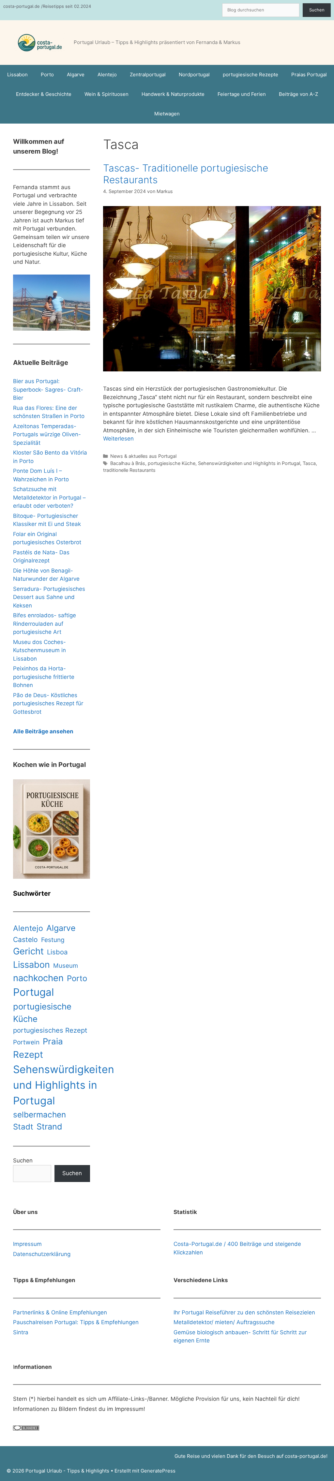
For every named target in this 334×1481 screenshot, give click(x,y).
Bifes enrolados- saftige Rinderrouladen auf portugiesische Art (44, 623)
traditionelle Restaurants (129, 470)
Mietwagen (167, 114)
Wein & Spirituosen (106, 94)
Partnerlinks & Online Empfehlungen (60, 1312)
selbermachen (39, 1114)
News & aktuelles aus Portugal (143, 456)
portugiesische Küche (171, 463)
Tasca (309, 463)
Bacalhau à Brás (127, 463)
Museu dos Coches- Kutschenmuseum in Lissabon (39, 650)
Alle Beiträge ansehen (43, 731)
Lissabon (17, 74)
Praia (53, 1041)
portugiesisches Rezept (50, 1030)
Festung (53, 940)
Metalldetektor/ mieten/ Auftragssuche (224, 1322)
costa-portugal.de (305, 1456)
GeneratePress (158, 1471)
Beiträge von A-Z (298, 94)
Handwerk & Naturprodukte (173, 94)
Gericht (28, 951)
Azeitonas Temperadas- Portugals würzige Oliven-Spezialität (47, 434)
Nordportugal (194, 74)
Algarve (75, 74)
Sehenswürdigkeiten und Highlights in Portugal (249, 463)
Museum (65, 965)
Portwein (26, 1042)
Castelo (25, 939)
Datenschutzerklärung (41, 1254)
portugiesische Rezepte (250, 74)
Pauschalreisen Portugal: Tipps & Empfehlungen (76, 1322)
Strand (49, 1126)
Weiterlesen (118, 438)
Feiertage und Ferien (242, 94)
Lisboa (57, 952)
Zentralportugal (148, 74)
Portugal (33, 992)
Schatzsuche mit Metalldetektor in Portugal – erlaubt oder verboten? (49, 497)
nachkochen (38, 977)
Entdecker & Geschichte (43, 94)
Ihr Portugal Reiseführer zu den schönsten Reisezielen (244, 1312)
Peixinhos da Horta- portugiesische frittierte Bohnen (43, 676)
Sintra (20, 1332)
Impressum (27, 1244)
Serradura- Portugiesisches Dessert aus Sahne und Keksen (49, 597)
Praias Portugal (309, 74)
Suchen (317, 9)
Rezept (28, 1054)
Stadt (23, 1126)
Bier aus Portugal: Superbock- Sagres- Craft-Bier (48, 389)
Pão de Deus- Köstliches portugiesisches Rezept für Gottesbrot (48, 703)
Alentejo (107, 74)
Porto (47, 74)
